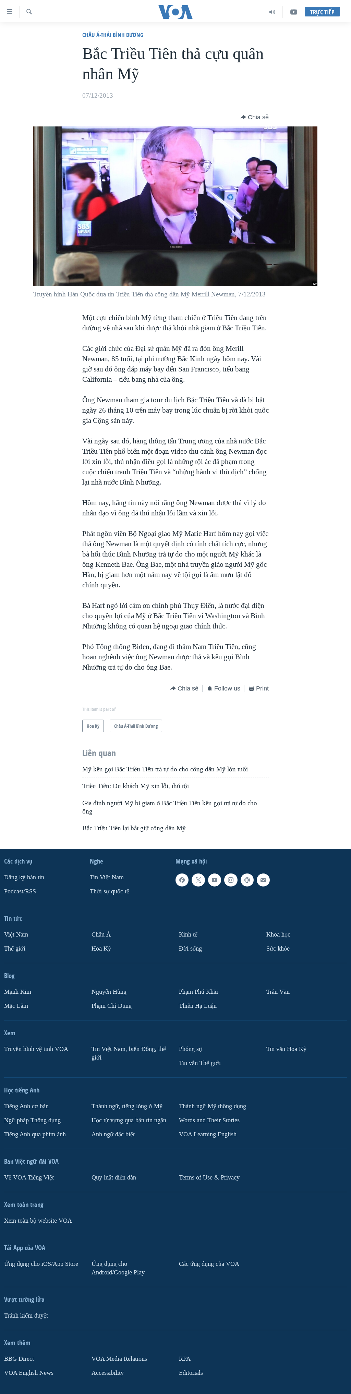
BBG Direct (19, 1359)
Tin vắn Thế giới (200, 1063)
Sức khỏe (278, 949)
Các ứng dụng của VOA (209, 1264)
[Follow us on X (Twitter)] (198, 879)
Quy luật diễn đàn (114, 1178)
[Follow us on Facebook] (182, 879)
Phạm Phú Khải (198, 992)
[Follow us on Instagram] (230, 879)
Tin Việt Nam (107, 877)
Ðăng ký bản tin (24, 877)
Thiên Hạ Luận (198, 1006)
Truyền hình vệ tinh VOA (36, 1049)
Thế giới (14, 949)
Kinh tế (188, 935)
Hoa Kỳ (101, 949)
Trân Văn (278, 992)
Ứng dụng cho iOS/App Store (41, 1264)
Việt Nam (16, 935)
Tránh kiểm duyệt (26, 1316)
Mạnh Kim (17, 992)
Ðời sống (190, 949)
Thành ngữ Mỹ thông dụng (212, 1106)
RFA (185, 1359)
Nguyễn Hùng (109, 992)
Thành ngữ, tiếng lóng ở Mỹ (127, 1106)
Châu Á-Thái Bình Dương (112, 35)
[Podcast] (247, 879)
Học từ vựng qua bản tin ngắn (129, 1120)
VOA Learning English (208, 1134)
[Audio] (272, 12)
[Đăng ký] (263, 879)
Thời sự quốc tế (109, 891)
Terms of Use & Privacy (209, 1178)
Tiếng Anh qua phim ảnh (35, 1134)
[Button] (255, 117)
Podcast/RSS (20, 891)
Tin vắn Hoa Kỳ (286, 1049)
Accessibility (108, 1373)
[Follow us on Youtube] (214, 879)
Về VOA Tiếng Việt (29, 1178)
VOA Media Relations (119, 1359)
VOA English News (28, 1373)
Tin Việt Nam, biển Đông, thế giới (129, 1053)
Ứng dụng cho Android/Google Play (118, 1268)
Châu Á (101, 935)
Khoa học (278, 935)
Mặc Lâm (16, 1006)
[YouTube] (294, 12)
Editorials (191, 1373)
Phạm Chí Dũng (112, 1006)
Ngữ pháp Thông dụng (32, 1120)
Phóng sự (190, 1049)
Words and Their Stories (209, 1120)
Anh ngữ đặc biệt (113, 1134)
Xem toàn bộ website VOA (38, 1221)
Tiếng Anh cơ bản (26, 1106)
